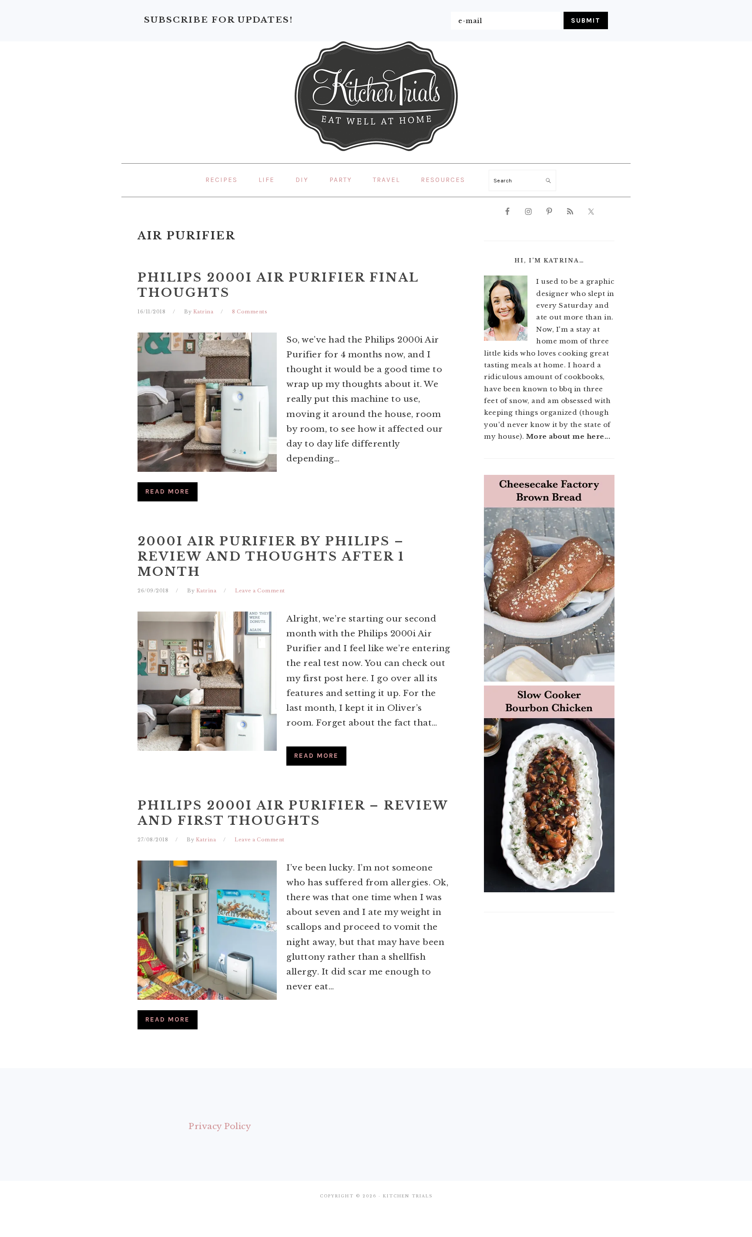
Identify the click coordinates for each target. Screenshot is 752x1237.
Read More (167, 491)
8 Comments (249, 312)
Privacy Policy (219, 1126)
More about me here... (568, 436)
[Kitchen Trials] (376, 153)
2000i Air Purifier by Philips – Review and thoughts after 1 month (271, 556)
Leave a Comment (260, 591)
